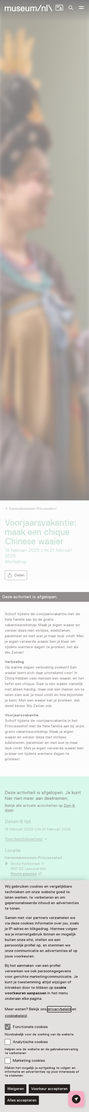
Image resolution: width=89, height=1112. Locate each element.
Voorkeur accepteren (49, 1089)
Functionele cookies (30, 1027)
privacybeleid (59, 1009)
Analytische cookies (30, 1042)
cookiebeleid (16, 1016)
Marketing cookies (29, 1060)
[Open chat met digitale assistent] (76, 1099)
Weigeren (15, 1089)
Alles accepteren (22, 1100)
